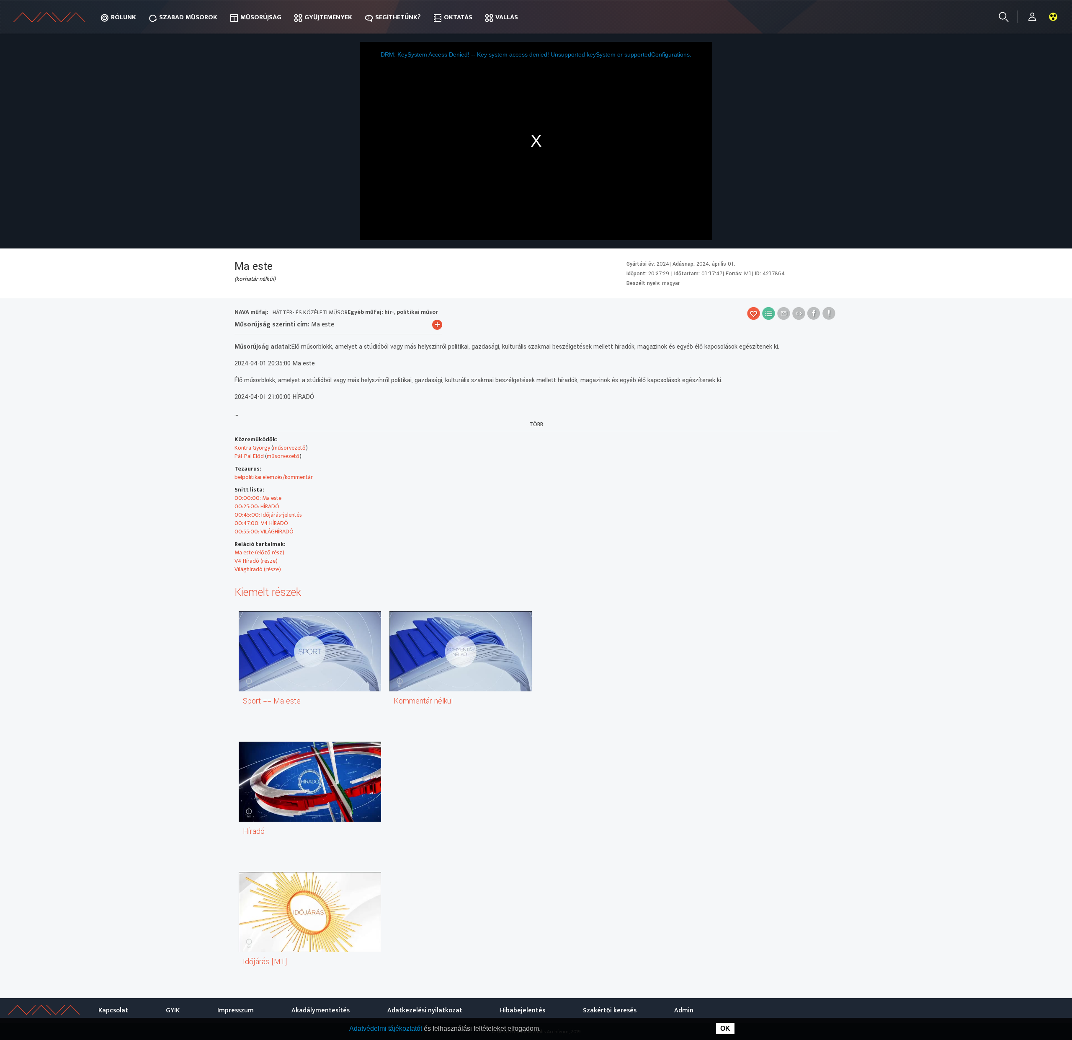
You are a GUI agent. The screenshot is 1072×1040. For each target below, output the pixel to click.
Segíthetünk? (398, 17)
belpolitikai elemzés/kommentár (273, 477)
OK (725, 1028)
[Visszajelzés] (828, 313)
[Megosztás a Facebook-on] (813, 313)
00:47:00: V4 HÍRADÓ (261, 523)
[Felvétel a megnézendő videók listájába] (768, 313)
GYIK (173, 1010)
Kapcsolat (113, 1010)
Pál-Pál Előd (249, 456)
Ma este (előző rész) (259, 552)
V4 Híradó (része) (256, 561)
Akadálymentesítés (320, 1010)
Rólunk (123, 17)
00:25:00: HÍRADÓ (256, 506)
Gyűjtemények (328, 17)
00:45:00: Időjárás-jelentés (268, 515)
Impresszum (235, 1010)
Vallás (506, 17)
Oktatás (458, 17)
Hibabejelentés (522, 1010)
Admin (683, 1010)
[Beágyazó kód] (798, 313)
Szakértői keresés (609, 1010)
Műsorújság (260, 17)
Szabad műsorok (188, 17)
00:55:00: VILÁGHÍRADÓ (264, 531)
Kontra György (252, 448)
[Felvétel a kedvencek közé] (753, 313)
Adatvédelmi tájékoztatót (386, 1028)
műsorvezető (289, 448)
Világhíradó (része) (257, 569)
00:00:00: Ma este (257, 498)
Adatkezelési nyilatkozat (424, 1010)
